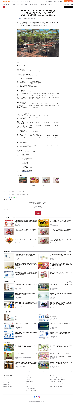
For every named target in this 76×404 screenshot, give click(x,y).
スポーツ (31, 4)
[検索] (72, 4)
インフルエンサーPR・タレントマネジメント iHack (59, 383)
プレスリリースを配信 (48, 1)
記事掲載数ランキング (7, 384)
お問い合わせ (38, 206)
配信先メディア (6, 380)
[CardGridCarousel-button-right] (59, 180)
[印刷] (16, 197)
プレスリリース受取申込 (30, 388)
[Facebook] (9, 197)
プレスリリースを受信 (58, 1)
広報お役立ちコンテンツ (7, 386)
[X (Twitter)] (11, 197)
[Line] (14, 197)
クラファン (50, 4)
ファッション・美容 (19, 4)
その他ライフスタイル (19, 194)
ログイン (28, 379)
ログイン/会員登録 (69, 1)
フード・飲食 (11, 191)
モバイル (42, 4)
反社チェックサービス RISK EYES (56, 386)
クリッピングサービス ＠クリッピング (56, 377)
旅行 (14, 4)
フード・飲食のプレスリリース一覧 (13, 371)
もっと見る (70, 251)
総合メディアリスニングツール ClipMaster (57, 379)
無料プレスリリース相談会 (31, 390)
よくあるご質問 (29, 384)
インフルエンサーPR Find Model (55, 381)
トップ (4, 371)
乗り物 (46, 4)
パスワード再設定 (29, 381)
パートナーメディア (6, 382)
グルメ (11, 4)
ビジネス (35, 4)
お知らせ (28, 386)
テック (39, 4)
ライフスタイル (26, 4)
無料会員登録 (28, 377)
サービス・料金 (6, 379)
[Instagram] (39, 397)
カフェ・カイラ (19, 18)
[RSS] (41, 397)
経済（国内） (26, 194)
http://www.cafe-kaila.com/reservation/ (24, 109)
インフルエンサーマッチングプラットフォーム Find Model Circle (61, 384)
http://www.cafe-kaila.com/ (27, 171)
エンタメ (7, 4)
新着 (4, 4)
